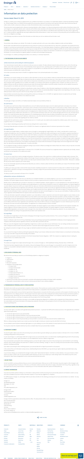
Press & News (53, 6)
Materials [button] (18, 6)
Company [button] (45, 6)
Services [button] (50, 425)
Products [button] (6, 6)
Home (5, 9)
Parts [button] (12, 6)
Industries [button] (25, 6)
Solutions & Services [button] (35, 6)
